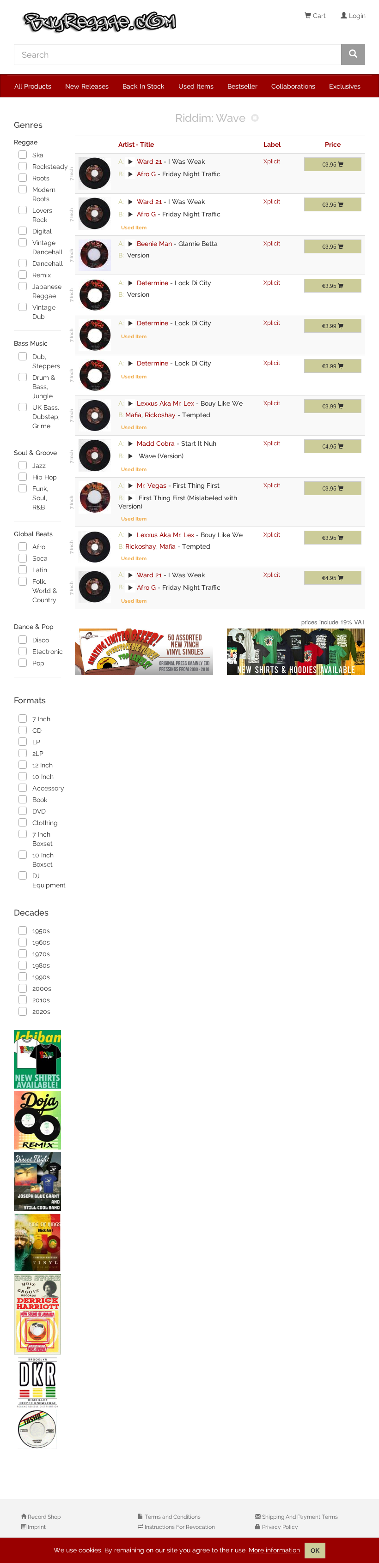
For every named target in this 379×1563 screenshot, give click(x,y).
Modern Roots (43, 194)
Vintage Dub (43, 312)
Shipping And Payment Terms (299, 1517)
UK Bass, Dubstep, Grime (46, 417)
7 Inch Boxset (42, 839)
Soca (40, 558)
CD (37, 730)
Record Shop (43, 1517)
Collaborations (293, 86)
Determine (152, 283)
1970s (41, 954)
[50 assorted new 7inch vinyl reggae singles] (144, 652)
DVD (39, 811)
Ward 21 (149, 161)
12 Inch (42, 765)
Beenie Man (154, 243)
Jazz (39, 465)
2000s (41, 988)
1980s (41, 965)
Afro (38, 547)
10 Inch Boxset (43, 859)
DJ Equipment (46, 880)
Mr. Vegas (151, 485)
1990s (41, 977)
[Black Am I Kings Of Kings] (37, 1242)
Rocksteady (46, 166)
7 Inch (41, 719)
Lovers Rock (42, 215)
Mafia (133, 415)
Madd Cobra (156, 443)
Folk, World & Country (44, 591)
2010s (41, 1000)
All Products (32, 86)
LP (36, 742)
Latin (39, 570)
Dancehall (46, 263)
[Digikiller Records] (37, 1403)
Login (356, 15)
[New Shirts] (37, 1059)
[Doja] (37, 1120)
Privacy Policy (279, 1527)
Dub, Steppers (46, 361)
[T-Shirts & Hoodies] (296, 652)
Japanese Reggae (46, 291)
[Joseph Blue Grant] (37, 1181)
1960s (41, 942)
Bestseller (242, 86)
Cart (318, 15)
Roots (40, 178)
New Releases (87, 86)
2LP (37, 753)
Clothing (45, 822)
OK (315, 1550)
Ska (37, 155)
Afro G (146, 174)
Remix (41, 275)
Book (39, 799)
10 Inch (43, 776)
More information (274, 1550)
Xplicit (271, 161)
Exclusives (345, 86)
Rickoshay (160, 415)
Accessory (46, 788)
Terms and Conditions (172, 1517)
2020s (41, 1011)
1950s (41, 930)
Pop (38, 663)
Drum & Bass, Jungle (43, 387)
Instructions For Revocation (179, 1527)
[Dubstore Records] (37, 1314)
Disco (40, 640)
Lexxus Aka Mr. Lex (165, 403)
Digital (42, 231)
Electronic (46, 651)
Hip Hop (44, 477)
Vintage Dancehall (46, 247)
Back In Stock (143, 86)
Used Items (196, 86)
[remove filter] (254, 118)
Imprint (36, 1527)
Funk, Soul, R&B (40, 498)
